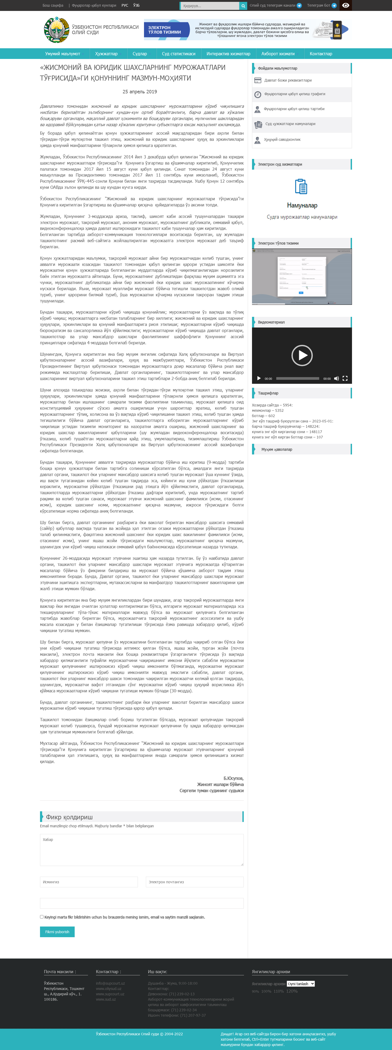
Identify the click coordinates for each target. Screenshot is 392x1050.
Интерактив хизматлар (228, 53)
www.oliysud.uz (108, 988)
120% (292, 991)
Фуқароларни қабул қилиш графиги (295, 93)
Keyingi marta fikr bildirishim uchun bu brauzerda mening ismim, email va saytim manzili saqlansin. (125, 917)
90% (255, 991)
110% (279, 991)
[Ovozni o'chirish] (336, 378)
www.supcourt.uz (110, 993)
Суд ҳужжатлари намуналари (290, 123)
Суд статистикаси (178, 53)
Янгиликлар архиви (269, 983)
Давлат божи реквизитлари (288, 80)
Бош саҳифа (53, 5)
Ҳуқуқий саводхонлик (282, 139)
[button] (302, 355)
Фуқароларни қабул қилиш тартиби (294, 108)
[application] (302, 356)
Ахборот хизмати (279, 53)
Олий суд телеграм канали (273, 5)
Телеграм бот (319, 5)
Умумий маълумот (63, 53)
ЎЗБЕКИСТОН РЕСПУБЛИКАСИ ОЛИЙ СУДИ (105, 29)
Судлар (140, 53)
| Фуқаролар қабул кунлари (92, 5)
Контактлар (321, 53)
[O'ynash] (259, 378)
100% (266, 991)
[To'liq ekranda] (345, 378)
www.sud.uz (106, 999)
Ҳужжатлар (107, 53)
